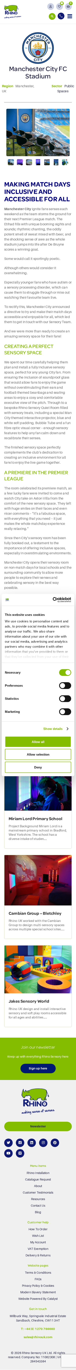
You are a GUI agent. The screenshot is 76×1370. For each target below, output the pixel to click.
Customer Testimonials (38, 1192)
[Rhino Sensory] (12, 11)
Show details (52, 729)
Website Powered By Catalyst (38, 1298)
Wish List (38, 1235)
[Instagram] (43, 1143)
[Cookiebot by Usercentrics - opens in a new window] (53, 600)
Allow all (38, 741)
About (38, 1186)
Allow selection (38, 754)
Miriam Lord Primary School (35, 818)
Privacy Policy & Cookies (38, 1285)
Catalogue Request (38, 1179)
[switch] (65, 685)
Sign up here (38, 1068)
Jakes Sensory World (29, 1001)
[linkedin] (31, 1143)
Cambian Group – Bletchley (35, 913)
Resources (38, 1199)
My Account (38, 1242)
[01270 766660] (61, 16)
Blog (38, 1212)
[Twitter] (8, 1143)
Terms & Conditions (38, 1272)
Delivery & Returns (38, 1255)
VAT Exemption (38, 1248)
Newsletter (38, 1126)
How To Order (38, 1229)
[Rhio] (38, 1102)
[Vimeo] (20, 1153)
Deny (38, 767)
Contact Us (38, 1205)
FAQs (38, 1279)
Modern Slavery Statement (38, 1292)
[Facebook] (20, 1143)
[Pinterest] (55, 1143)
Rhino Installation (38, 1173)
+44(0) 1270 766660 (39, 1329)
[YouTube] (8, 1153)
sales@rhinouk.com (38, 1337)
